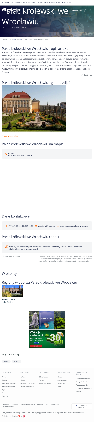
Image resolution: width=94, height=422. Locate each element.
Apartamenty (62, 380)
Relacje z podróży (82, 385)
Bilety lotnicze (43, 377)
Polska (17, 39)
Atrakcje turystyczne (27, 383)
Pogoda (41, 380)
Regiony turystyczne (27, 386)
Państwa (23, 377)
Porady (78, 391)
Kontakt (40, 404)
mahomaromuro (8, 407)
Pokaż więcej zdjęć (10, 136)
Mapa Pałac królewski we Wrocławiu (54, 2)
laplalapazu (55, 404)
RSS (47, 404)
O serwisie (5, 404)
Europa (11, 39)
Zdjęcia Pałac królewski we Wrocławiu (18, 2)
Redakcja (15, 404)
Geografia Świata (82, 382)
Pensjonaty (61, 383)
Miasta (22, 380)
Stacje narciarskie (45, 383)
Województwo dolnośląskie (8, 300)
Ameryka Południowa (9, 383)
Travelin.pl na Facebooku (82, 406)
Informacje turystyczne (84, 388)
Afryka (4, 393)
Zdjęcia (16, 361)
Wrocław (24, 39)
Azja (3, 390)
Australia (5, 396)
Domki (60, 386)
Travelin (4, 39)
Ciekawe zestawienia (83, 379)
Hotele (60, 377)
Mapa (6, 361)
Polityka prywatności (28, 404)
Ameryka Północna (8, 386)
